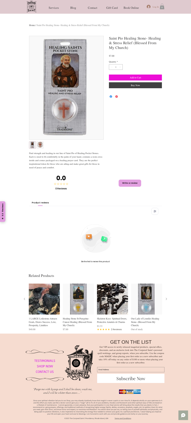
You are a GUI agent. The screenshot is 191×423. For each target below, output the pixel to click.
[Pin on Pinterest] (116, 96)
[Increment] (120, 67)
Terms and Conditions (123, 418)
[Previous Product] (24, 299)
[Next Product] (166, 299)
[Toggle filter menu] (154, 211)
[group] (95, 307)
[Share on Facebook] (111, 96)
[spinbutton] (115, 67)
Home (32, 25)
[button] (53, 6)
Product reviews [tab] (40, 202)
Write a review (130, 183)
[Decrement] (111, 67)
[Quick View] (44, 299)
